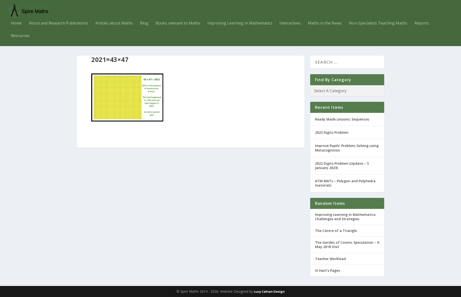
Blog (144, 23)
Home (16, 23)
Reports (421, 23)
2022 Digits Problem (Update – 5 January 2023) (342, 165)
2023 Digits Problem (331, 132)
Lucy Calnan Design (269, 291)
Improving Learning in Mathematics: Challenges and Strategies (345, 216)
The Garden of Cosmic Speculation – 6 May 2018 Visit (347, 244)
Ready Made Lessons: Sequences (342, 119)
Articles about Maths (114, 23)
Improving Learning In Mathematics (239, 23)
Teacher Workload (330, 258)
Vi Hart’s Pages (327, 270)
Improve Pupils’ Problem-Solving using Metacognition (347, 147)
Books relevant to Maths (178, 23)
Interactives (290, 23)
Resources (20, 36)
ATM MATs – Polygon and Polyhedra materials (345, 183)
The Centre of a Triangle (336, 230)
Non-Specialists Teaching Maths (378, 23)
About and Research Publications (58, 23)
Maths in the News (325, 23)
